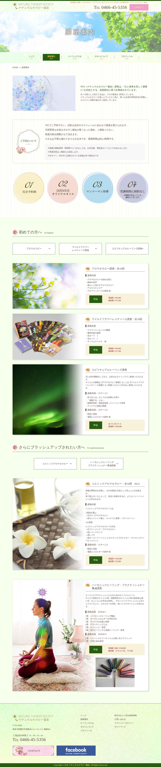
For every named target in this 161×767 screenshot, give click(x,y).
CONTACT (139, 7)
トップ (31, 56)
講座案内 (51, 56)
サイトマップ (120, 727)
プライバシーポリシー (123, 723)
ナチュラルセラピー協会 (79, 765)
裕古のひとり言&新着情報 (125, 715)
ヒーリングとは (75, 56)
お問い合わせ (120, 719)
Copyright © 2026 (61, 765)
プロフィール (126, 56)
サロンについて (101, 56)
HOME (15, 67)
